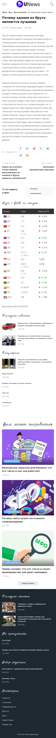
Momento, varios (8, 678)
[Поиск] (51, 4)
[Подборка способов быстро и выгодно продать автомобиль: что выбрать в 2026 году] (9, 340)
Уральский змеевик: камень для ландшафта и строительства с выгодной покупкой (34, 619)
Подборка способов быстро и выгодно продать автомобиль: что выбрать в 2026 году (35, 338)
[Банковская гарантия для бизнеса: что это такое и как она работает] (28, 447)
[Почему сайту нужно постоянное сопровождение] (28, 497)
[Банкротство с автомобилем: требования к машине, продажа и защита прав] (9, 326)
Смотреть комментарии (35, 191)
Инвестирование (11, 461)
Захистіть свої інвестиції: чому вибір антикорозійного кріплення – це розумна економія (34, 362)
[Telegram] (20, 155)
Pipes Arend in (7, 374)
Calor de (5, 393)
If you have (6, 640)
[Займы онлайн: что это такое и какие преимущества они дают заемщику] (28, 548)
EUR (15, 306)
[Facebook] (20, 148)
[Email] (27, 155)
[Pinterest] (34, 148)
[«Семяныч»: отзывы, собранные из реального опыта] (9, 607)
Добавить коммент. (16, 28)
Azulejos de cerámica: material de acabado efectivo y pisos (25, 650)
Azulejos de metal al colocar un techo (17, 383)
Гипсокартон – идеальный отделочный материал (22, 669)
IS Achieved (6, 402)
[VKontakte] (47, 148)
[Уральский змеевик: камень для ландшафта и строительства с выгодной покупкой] (9, 621)
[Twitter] (27, 148)
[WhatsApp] (41, 148)
